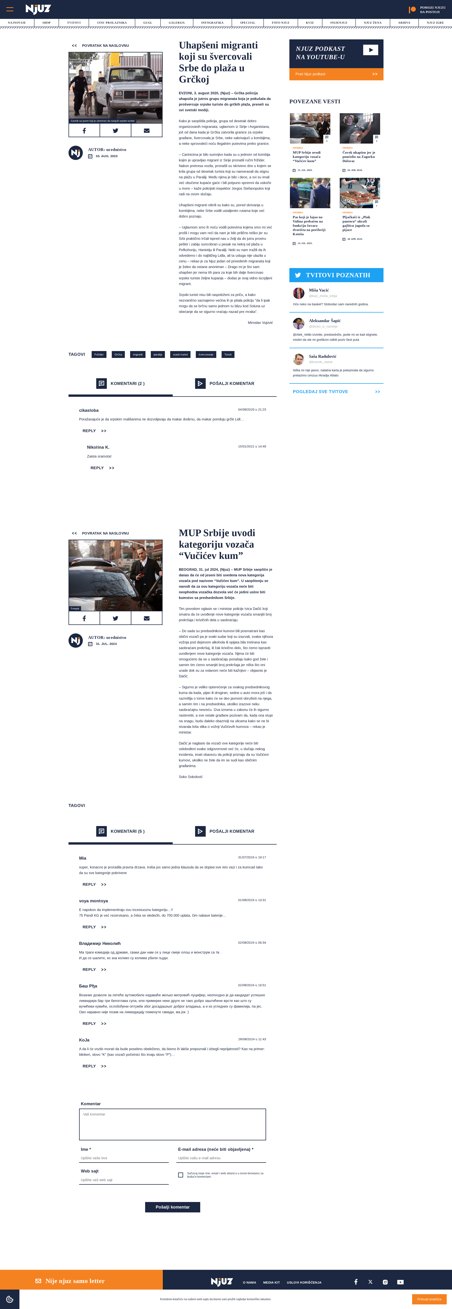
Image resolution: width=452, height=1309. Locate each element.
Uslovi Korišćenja (304, 1282)
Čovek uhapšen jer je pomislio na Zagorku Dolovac (359, 156)
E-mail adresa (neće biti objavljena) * (215, 1149)
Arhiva (404, 22)
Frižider (98, 354)
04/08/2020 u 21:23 (252, 409)
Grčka (118, 354)
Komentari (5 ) (128, 831)
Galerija (177, 22)
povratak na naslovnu (105, 46)
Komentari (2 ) (128, 383)
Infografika (212, 22)
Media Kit (271, 1282)
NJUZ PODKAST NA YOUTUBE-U (320, 53)
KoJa (84, 1040)
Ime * (86, 1149)
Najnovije (17, 22)
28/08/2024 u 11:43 (252, 1039)
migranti (137, 354)
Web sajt (90, 1171)
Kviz (310, 22)
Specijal (247, 22)
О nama (249, 1282)
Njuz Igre (435, 22)
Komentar (91, 1103)
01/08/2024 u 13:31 (252, 900)
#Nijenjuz (338, 22)
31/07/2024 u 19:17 (252, 857)
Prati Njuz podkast (310, 74)
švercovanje (206, 354)
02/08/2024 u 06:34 (252, 942)
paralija (158, 354)
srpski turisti (180, 354)
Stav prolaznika (112, 22)
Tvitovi (74, 22)
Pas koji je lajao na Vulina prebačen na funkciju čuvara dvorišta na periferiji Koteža (309, 225)
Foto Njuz (281, 22)
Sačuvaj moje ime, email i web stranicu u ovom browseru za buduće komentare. (225, 1175)
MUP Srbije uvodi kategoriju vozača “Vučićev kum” (307, 156)
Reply (89, 431)
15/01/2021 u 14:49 (252, 446)
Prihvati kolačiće (429, 1299)
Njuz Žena (373, 22)
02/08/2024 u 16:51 (252, 985)
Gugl (147, 22)
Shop (46, 22)
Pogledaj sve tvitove (320, 392)
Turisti (228, 354)
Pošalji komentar (232, 383)
